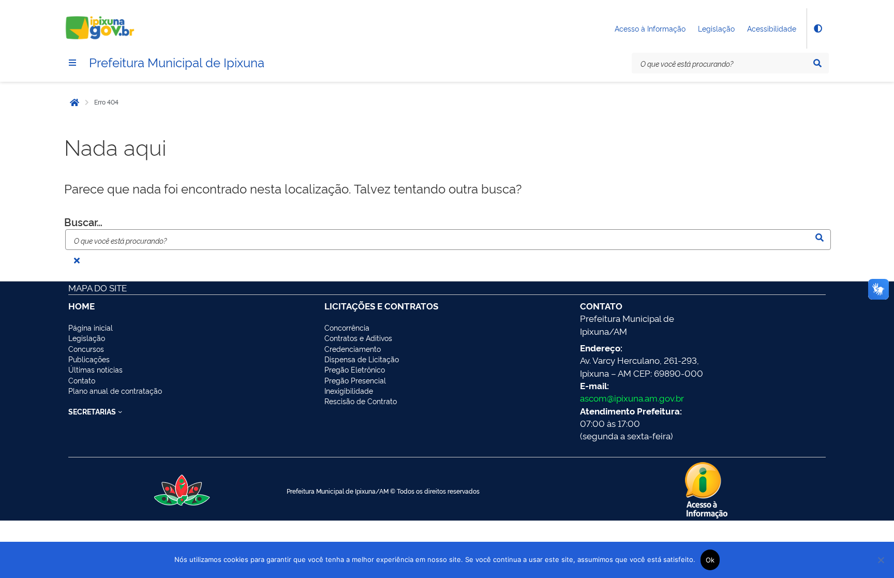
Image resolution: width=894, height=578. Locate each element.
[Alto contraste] (817, 28)
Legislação (716, 28)
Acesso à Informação (650, 28)
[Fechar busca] (76, 260)
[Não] (881, 560)
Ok (710, 560)
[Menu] (72, 62)
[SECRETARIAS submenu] (120, 411)
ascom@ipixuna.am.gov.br (632, 398)
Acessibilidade (771, 28)
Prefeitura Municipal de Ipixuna (176, 61)
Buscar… (83, 221)
